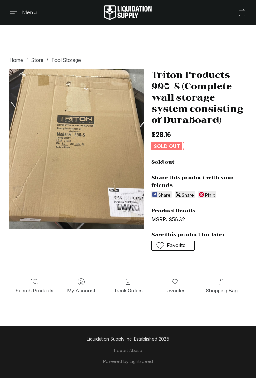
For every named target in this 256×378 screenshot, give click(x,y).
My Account (81, 290)
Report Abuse (128, 350)
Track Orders (128, 290)
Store (37, 60)
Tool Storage (66, 60)
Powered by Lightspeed (128, 361)
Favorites (174, 290)
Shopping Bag (222, 290)
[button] (128, 12)
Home (16, 60)
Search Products (34, 290)
